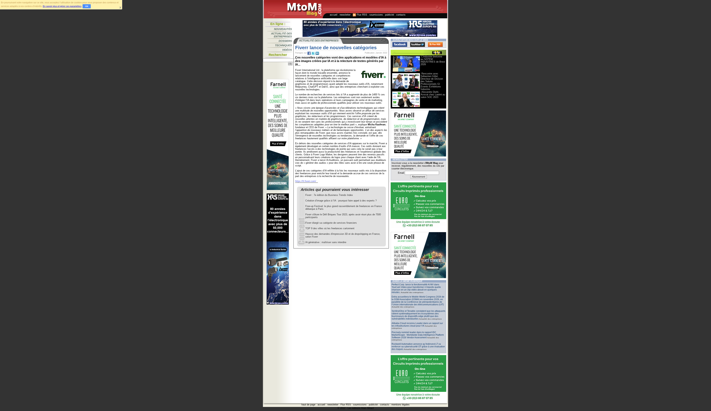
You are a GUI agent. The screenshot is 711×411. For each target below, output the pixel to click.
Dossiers (285, 40)
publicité (389, 14)
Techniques (283, 45)
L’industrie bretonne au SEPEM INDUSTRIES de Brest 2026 (433, 60)
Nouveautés (283, 29)
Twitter (417, 44)
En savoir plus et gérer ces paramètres (62, 6)
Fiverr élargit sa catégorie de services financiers (331, 222)
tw (313, 53)
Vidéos (287, 49)
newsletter (345, 14)
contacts (400, 14)
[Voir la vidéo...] (406, 71)
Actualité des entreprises (281, 35)
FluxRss (435, 44)
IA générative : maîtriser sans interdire (325, 242)
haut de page (308, 404)
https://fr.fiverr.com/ (305, 181)
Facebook (399, 44)
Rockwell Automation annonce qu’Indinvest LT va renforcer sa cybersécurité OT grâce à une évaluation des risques (418, 346)
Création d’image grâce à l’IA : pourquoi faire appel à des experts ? (341, 200)
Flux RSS (361, 14)
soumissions (376, 14)
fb (309, 53)
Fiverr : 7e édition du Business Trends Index (329, 195)
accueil (333, 14)
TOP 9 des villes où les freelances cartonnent (329, 228)
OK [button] (86, 6)
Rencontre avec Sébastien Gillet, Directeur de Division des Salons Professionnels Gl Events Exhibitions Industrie (432, 81)
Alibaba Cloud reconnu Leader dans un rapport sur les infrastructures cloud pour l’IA (417, 324)
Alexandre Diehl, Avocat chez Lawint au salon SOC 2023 (433, 94)
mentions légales (400, 404)
